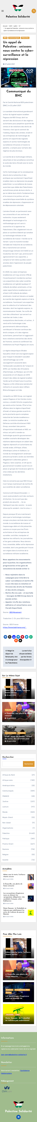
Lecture (5, 807)
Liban (18, 1014)
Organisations (7, 828)
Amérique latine (8, 785)
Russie (8, 993)
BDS (5, 38)
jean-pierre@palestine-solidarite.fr (14, 1055)
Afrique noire (7, 780)
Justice (5, 801)
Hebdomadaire (6, 1073)
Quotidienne (25, 1070)
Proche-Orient (7, 844)
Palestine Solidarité (18, 16)
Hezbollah (9, 1014)
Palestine (25, 38)
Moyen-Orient (7, 817)
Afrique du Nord (8, 775)
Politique (5, 839)
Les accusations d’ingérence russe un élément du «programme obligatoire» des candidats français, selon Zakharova (14, 897)
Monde (4, 812)
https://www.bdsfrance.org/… (14, 627)
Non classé (6, 823)
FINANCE (5, 796)
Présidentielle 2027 (22, 990)
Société (5, 860)
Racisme (5, 849)
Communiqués (14, 38)
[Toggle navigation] (2, 11)
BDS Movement (15, 612)
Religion (5, 854)
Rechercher (8, 757)
